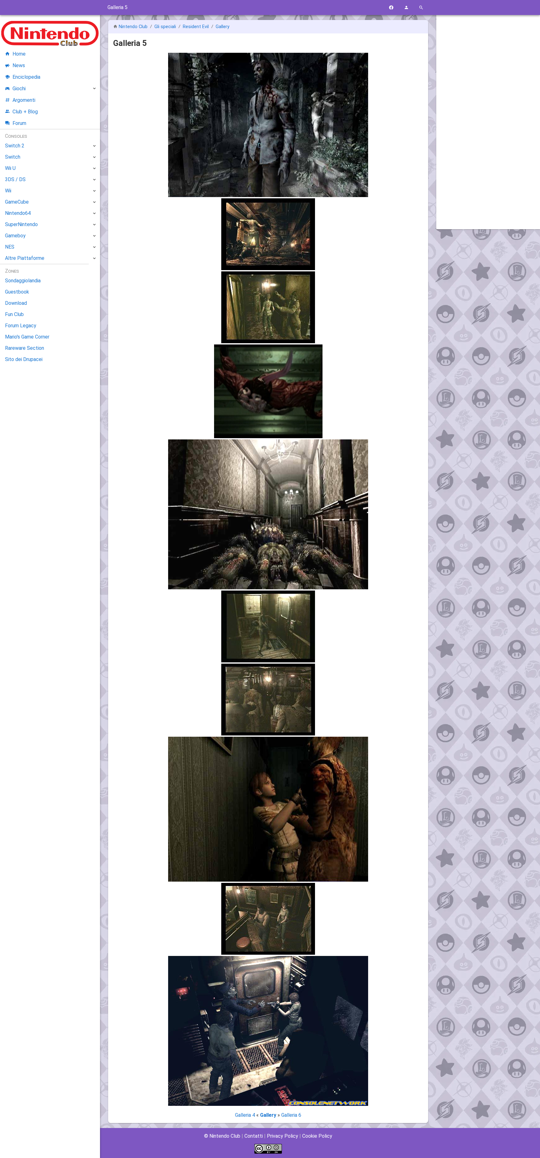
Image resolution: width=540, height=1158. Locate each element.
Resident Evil (196, 26)
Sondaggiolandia (23, 281)
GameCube (17, 202)
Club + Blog (25, 112)
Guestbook (17, 292)
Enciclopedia (26, 77)
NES (9, 247)
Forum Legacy (20, 326)
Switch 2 (14, 146)
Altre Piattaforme (24, 258)
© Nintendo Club (222, 1136)
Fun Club (14, 314)
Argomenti (23, 100)
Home (19, 54)
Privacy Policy (282, 1136)
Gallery (222, 26)
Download (16, 303)
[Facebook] (391, 7)
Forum (19, 123)
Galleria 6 (291, 1115)
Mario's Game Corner (27, 337)
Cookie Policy (317, 1136)
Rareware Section (24, 348)
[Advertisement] (488, 114)
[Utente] (406, 7)
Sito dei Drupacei (23, 359)
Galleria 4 (245, 1115)
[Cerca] (421, 7)
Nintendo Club (133, 26)
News (18, 65)
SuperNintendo (21, 224)
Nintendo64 (18, 213)
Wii (8, 191)
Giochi (19, 89)
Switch (12, 157)
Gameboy (15, 236)
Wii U (10, 168)
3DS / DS (15, 179)
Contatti (253, 1136)
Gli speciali (165, 26)
